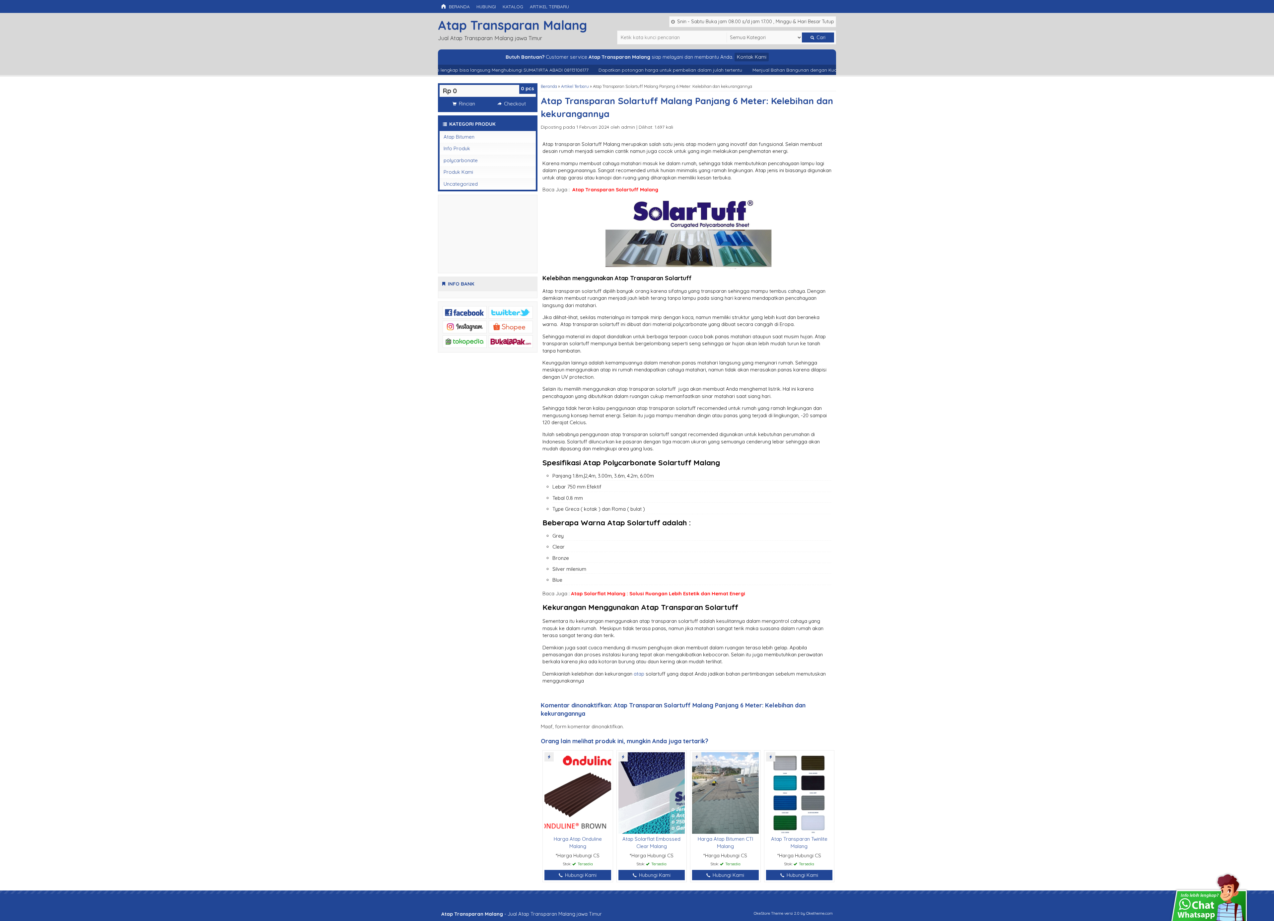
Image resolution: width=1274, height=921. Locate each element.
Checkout (514, 103)
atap (639, 674)
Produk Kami (458, 172)
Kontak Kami (751, 57)
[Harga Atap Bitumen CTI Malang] (725, 792)
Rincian (466, 103)
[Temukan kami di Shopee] (511, 326)
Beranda (459, 6)
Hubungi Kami (580, 875)
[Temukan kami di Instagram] (465, 326)
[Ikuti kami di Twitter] (511, 312)
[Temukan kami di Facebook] (465, 312)
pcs (527, 88)
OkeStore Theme (768, 913)
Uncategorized (461, 184)
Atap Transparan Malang (512, 25)
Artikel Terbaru (549, 6)
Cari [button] (820, 37)
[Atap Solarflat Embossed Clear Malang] (651, 792)
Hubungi (486, 6)
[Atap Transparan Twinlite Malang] (799, 792)
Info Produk (457, 148)
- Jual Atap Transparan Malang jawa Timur (521, 914)
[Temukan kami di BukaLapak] (511, 341)
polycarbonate (461, 160)
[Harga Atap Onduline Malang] (577, 792)
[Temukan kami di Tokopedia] (465, 341)
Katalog (513, 6)
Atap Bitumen (459, 137)
